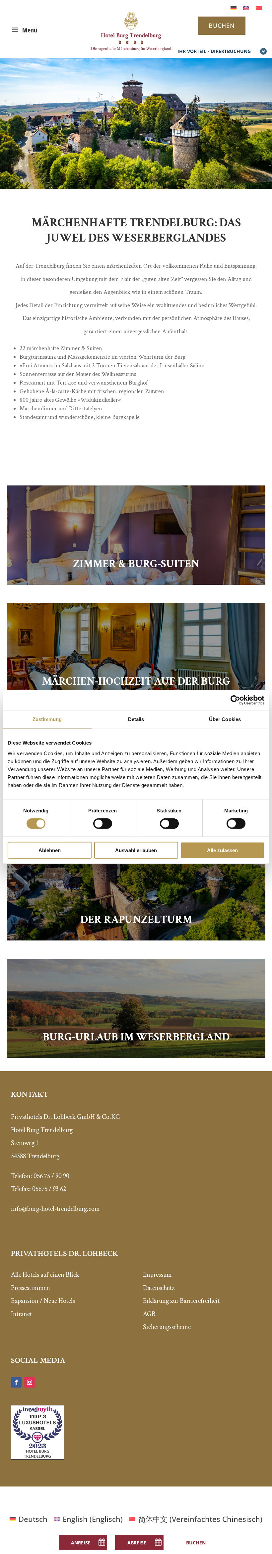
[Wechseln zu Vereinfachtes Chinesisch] (258, 7)
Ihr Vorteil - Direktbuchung (214, 51)
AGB (149, 1314)
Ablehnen (49, 850)
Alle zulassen (222, 850)
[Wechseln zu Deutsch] (233, 7)
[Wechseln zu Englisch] (246, 7)
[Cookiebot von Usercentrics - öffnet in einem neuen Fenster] (235, 700)
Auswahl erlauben (136, 850)
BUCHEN (222, 25)
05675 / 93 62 (49, 1189)
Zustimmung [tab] (47, 719)
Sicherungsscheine (167, 1327)
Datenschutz (158, 1288)
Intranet (21, 1314)
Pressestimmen (30, 1288)
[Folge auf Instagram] (29, 1382)
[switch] (102, 823)
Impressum (157, 1274)
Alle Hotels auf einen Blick (45, 1274)
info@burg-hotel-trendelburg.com (55, 1209)
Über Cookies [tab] (225, 719)
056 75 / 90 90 (51, 1176)
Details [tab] (136, 719)
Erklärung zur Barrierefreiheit (181, 1301)
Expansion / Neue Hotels (43, 1301)
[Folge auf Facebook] (16, 1382)
